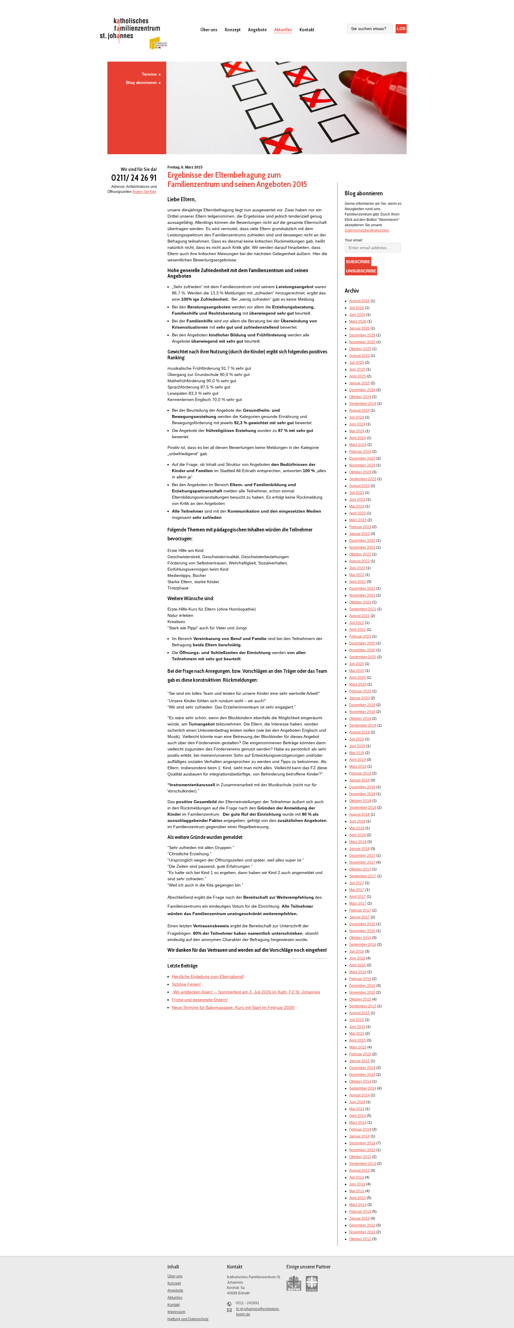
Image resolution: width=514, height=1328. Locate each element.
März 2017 (357, 903)
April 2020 (357, 677)
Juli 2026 (356, 308)
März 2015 (357, 1047)
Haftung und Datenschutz (188, 1319)
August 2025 (359, 356)
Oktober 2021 (360, 602)
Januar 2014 (359, 1136)
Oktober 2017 (360, 869)
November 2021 (362, 595)
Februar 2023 (360, 527)
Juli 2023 (356, 493)
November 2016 (362, 931)
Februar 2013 (360, 1212)
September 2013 (362, 1164)
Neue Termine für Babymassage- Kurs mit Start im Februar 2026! (233, 1007)
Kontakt (307, 29)
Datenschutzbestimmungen (367, 230)
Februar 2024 (360, 452)
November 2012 (362, 1232)
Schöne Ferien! (186, 984)
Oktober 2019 (360, 719)
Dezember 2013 (362, 1143)
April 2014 (357, 1116)
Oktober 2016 (360, 938)
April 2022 (357, 582)
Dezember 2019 (362, 705)
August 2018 (359, 814)
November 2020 (362, 650)
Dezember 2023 (362, 458)
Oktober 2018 (360, 801)
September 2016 (362, 944)
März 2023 (357, 520)
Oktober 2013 (360, 1157)
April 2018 (357, 835)
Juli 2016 (356, 951)
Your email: (354, 240)
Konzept (233, 29)
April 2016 (357, 965)
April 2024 (357, 438)
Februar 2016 (360, 979)
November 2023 (362, 465)
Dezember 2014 (362, 1068)
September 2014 (362, 1088)
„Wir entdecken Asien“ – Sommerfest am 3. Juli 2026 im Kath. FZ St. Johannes (246, 992)
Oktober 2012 (360, 1239)
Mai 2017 (356, 890)
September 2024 (362, 404)
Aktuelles (283, 29)
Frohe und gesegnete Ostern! (200, 999)
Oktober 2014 (360, 1081)
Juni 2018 (357, 821)
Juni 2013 (357, 1184)
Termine (149, 74)
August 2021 (359, 616)
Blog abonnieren (141, 82)
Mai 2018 (356, 828)
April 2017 (357, 897)
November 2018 (362, 794)
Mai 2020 (356, 671)
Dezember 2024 (362, 390)
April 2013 (357, 1198)
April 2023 (357, 513)
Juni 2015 (357, 1027)
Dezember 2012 (362, 1225)
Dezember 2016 (362, 924)
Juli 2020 (356, 664)
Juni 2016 (357, 958)
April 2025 (357, 376)
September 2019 (362, 725)
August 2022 (359, 561)
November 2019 (362, 712)
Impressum (176, 1312)
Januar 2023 (359, 534)
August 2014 (359, 1095)
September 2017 (362, 876)
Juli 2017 (356, 883)
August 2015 (359, 1013)
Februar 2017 (360, 910)
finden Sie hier (144, 192)
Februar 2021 (360, 636)
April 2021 (357, 630)
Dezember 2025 (362, 335)
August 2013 (359, 1170)
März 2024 (357, 445)
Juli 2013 (356, 1177)
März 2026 (357, 321)
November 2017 (362, 862)
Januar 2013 (359, 1218)
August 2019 (359, 732)
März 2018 (357, 842)
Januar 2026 (359, 328)
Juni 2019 (357, 746)
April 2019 (357, 760)
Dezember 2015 (362, 986)
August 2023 (359, 486)
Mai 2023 (356, 506)
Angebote (257, 29)
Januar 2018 (359, 849)
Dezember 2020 (362, 643)
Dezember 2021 (362, 588)
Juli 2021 (356, 623)
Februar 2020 (360, 691)
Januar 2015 (359, 1061)
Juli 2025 (356, 363)
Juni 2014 (357, 1102)
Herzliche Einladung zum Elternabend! (208, 976)
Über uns (208, 29)
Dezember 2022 (362, 541)
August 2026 (359, 301)
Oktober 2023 (360, 472)
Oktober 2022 (360, 554)
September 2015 (362, 1006)
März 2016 (357, 972)
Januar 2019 (359, 780)
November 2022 (362, 547)
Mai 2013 (356, 1191)
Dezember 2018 (362, 787)
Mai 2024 (356, 431)
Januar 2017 (359, 917)
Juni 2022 (357, 568)
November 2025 (362, 342)
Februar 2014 (360, 1129)
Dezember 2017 (362, 855)
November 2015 (362, 992)
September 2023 (362, 479)
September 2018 (362, 808)
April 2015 (357, 1040)
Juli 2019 (356, 739)
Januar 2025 (359, 383)
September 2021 (362, 609)
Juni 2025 (357, 369)
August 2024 (359, 410)
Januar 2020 (359, 698)
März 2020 (357, 684)
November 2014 (362, 1075)
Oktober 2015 (360, 999)
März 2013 (357, 1205)
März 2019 (357, 766)
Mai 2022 (356, 575)
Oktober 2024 (360, 397)
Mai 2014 (356, 1109)
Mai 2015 (356, 1033)
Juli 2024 (356, 417)
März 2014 (357, 1123)
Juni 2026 (357, 315)
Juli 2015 (356, 1020)
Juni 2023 (357, 499)
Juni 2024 (357, 424)
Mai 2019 (356, 753)
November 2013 (362, 1150)
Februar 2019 (360, 773)
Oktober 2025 (360, 349)
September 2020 (362, 657)
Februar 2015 (360, 1054)
